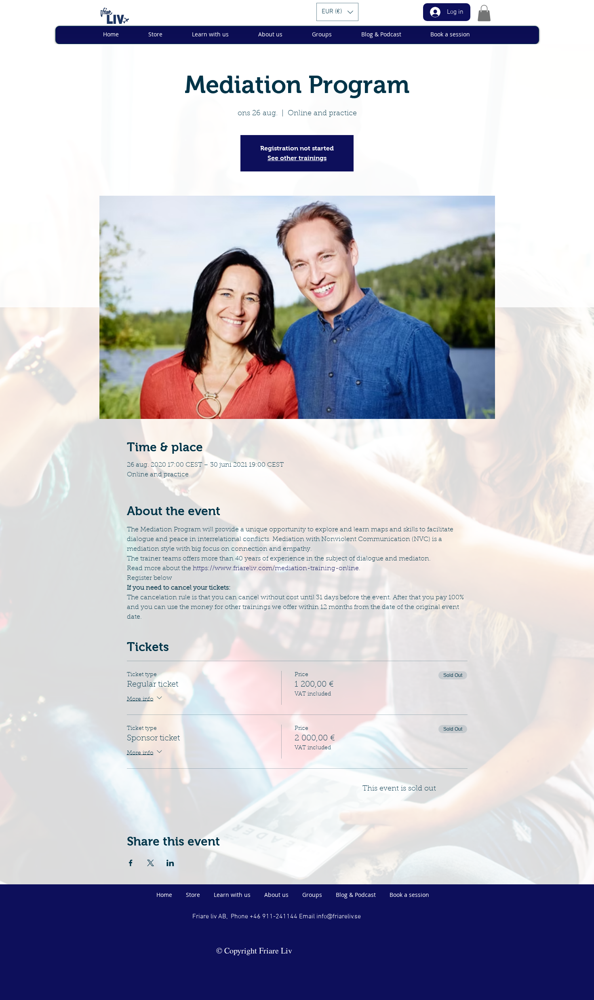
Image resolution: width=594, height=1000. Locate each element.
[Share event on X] (150, 863)
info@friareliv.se (338, 917)
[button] (337, 12)
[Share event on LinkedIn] (170, 863)
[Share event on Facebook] (131, 863)
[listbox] (337, 12)
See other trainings (297, 157)
